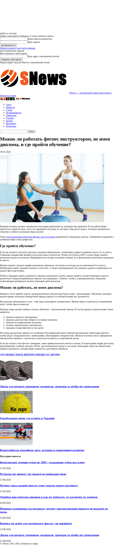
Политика (11, 126)
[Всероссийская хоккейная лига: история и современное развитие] (16, 444)
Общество (11, 115)
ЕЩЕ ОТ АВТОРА (49, 354)
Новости (10, 107)
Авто (8, 104)
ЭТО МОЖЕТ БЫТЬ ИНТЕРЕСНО (19, 354)
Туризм (9, 118)
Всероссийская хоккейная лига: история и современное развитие (42, 450)
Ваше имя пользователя (40, 39)
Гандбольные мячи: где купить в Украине (27, 418)
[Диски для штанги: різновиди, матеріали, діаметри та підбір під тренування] (16, 380)
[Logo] (8, 99)
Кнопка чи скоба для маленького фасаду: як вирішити (36, 523)
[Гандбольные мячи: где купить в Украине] (16, 412)
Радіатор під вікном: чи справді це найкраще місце (33, 474)
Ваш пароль (34, 42)
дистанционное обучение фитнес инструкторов (30, 237)
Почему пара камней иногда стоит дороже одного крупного (39, 485)
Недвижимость (13, 112)
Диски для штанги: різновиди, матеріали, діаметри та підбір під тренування (49, 386)
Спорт (9, 110)
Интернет (11, 123)
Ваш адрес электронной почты (43, 56)
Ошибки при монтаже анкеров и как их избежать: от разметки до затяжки (48, 497)
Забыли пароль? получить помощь (17, 48)
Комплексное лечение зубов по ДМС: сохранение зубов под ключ (42, 462)
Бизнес (9, 121)
